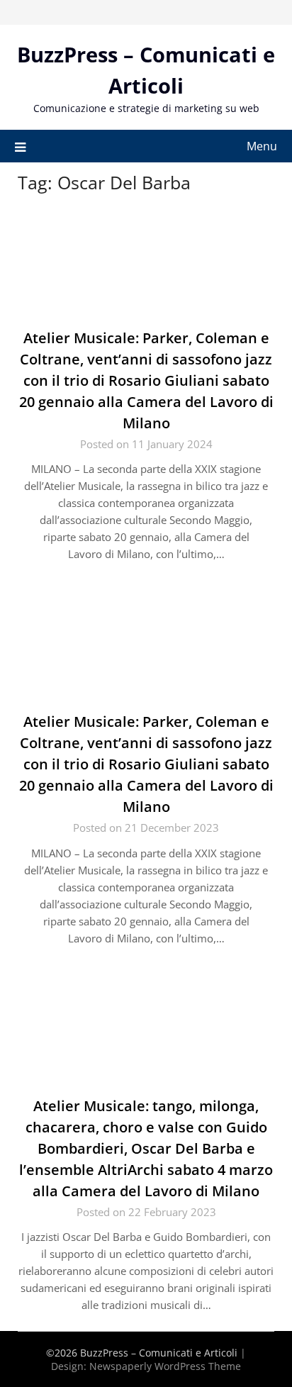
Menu (262, 146)
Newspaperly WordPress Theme (165, 1366)
